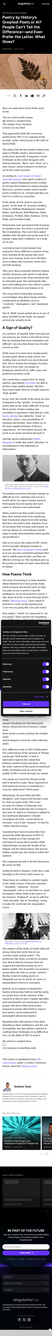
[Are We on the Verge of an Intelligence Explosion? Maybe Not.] (21, 1133)
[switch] (45, 672)
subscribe (46, 4)
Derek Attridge (10, 416)
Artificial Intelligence (14, 13)
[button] (26, 1277)
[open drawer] (4, 4)
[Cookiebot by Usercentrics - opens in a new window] (38, 623)
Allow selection (26, 711)
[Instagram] (29, 1320)
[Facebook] (19, 1320)
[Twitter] (24, 1320)
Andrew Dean (7, 49)
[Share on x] (14, 95)
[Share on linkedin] (26, 95)
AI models (30, 383)
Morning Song (18, 601)
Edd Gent (7, 1147)
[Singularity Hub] (26, 3)
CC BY (24, 943)
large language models (29, 549)
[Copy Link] (43, 95)
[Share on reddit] (32, 95)
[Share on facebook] (20, 95)
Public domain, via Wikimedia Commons (27, 487)
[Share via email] (38, 95)
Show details (39, 697)
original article (29, 1066)
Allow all (26, 704)
